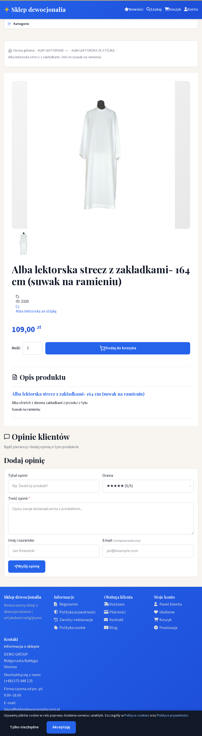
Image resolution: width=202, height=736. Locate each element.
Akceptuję (61, 727)
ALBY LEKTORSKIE (51, 50)
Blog (113, 627)
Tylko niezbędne (24, 727)
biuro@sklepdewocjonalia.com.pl (32, 709)
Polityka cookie (72, 627)
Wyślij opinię (28, 566)
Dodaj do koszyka (120, 348)
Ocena (107, 475)
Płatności (117, 612)
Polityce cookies (136, 715)
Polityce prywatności (172, 715)
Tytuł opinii (17, 475)
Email (121, 540)
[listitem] (23, 244)
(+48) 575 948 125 (18, 681)
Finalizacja (168, 627)
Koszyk (165, 620)
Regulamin (68, 604)
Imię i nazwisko (21, 540)
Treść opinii (19, 498)
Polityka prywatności (77, 612)
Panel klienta (170, 604)
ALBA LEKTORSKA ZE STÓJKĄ (93, 50)
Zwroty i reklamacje (76, 620)
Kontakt (116, 620)
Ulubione (167, 612)
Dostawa (116, 604)
